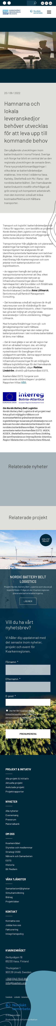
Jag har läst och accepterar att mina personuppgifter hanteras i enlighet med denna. (25, 717)
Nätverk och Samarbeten (19, 856)
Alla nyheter (12, 810)
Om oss (10, 834)
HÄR (23, 382)
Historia (10, 864)
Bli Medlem (11, 869)
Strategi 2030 (13, 851)
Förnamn (12, 661)
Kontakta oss (13, 920)
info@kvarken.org (16, 982)
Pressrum (11, 819)
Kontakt (11, 911)
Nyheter (11, 801)
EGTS (8, 860)
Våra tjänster (16, 879)
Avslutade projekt (15, 787)
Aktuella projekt (14, 782)
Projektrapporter (15, 791)
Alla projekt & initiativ (17, 778)
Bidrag (9, 897)
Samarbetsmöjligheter (18, 888)
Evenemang (12, 815)
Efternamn (13, 679)
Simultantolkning (15, 892)
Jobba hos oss (13, 925)
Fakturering (12, 929)
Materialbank (12, 823)
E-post (11, 696)
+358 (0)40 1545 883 (17, 978)
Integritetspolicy (15, 933)
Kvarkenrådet (13, 843)
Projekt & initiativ (18, 769)
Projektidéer (12, 901)
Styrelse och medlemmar (19, 847)
